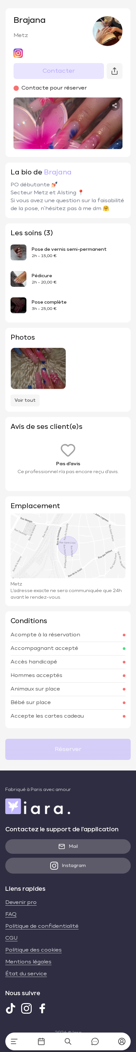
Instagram (74, 865)
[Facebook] (42, 1008)
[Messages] (95, 1041)
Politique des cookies (33, 950)
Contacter (59, 71)
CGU (11, 938)
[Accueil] (14, 1041)
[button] (121, 1041)
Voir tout (25, 400)
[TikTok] (10, 1008)
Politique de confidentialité (42, 926)
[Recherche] (68, 1041)
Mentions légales (28, 962)
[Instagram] (26, 1008)
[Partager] (114, 105)
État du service (26, 974)
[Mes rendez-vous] (41, 1041)
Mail (73, 846)
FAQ (11, 914)
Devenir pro (21, 902)
